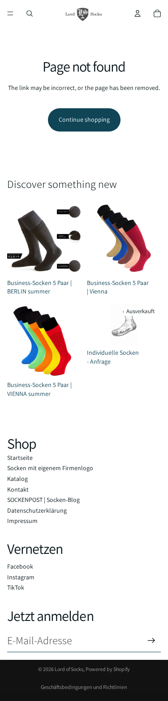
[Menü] (10, 13)
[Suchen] (29, 13)
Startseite (20, 458)
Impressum (22, 521)
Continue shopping (84, 119)
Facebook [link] (20, 566)
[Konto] (137, 13)
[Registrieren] (151, 640)
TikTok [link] (15, 587)
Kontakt (18, 489)
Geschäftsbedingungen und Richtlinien (84, 687)
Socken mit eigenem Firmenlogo (50, 468)
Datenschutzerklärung (37, 510)
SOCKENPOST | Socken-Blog (43, 500)
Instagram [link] (20, 577)
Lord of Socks (69, 669)
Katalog (17, 479)
